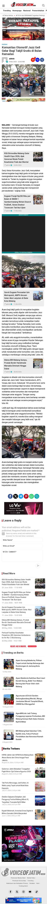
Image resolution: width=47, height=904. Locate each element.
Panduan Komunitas (19, 881)
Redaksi (32, 883)
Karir (37, 883)
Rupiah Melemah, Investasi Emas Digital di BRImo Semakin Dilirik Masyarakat (17, 812)
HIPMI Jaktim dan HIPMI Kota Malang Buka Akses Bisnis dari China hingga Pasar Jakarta (17, 758)
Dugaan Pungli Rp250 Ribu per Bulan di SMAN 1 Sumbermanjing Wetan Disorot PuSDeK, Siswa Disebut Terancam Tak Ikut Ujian (17, 202)
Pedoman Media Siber (18, 878)
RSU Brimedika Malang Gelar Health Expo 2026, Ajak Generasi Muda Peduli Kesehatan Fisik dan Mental (16, 158)
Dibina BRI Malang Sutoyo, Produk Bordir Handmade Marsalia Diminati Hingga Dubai (15, 364)
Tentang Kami (23, 886)
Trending (7, 10)
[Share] (42, 60)
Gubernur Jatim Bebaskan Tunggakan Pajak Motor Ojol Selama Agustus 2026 (16, 770)
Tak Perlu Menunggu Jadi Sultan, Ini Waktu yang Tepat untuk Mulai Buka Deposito (15, 786)
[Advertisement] (23, 113)
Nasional (26, 10)
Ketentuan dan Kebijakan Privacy (17, 883)
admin (11, 58)
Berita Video (31, 878)
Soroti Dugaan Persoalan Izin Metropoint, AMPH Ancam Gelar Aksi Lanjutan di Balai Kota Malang (17, 297)
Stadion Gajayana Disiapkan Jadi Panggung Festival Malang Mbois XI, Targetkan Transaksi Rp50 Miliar (15, 800)
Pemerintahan (38, 10)
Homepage (17, 10)
